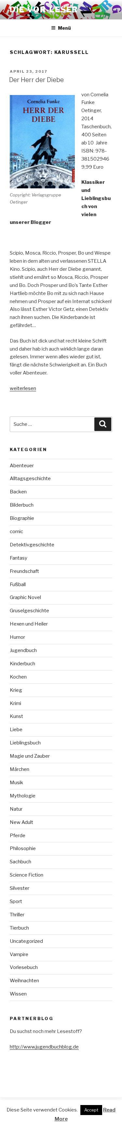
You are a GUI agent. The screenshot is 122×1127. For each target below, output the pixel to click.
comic (16, 531)
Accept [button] (91, 1109)
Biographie (22, 518)
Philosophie (23, 848)
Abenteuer (22, 466)
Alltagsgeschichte (30, 478)
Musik (16, 782)
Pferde (17, 835)
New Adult (21, 822)
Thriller (17, 915)
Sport (16, 901)
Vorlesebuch (24, 967)
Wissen (18, 994)
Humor (17, 637)
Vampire (19, 954)
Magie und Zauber (30, 756)
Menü (64, 28)
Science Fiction (26, 875)
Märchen (19, 769)
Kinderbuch (22, 664)
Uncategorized (26, 941)
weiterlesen (23, 388)
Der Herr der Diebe (36, 80)
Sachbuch (20, 862)
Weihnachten (24, 981)
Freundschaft (24, 571)
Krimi (15, 703)
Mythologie (22, 796)
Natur (16, 809)
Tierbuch (19, 928)
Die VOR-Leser (44, 9)
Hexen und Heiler (29, 624)
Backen (18, 492)
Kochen (18, 677)
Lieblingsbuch (25, 743)
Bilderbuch (22, 505)
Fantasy (18, 558)
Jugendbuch (23, 650)
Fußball (18, 584)
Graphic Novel (25, 597)
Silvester (19, 888)
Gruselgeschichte (29, 611)
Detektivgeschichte (32, 545)
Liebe (16, 729)
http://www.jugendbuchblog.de (44, 1047)
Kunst (16, 716)
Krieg (16, 690)
